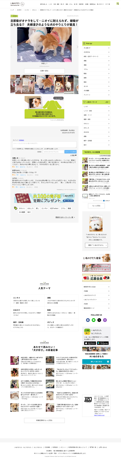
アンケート (87, 95)
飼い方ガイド (100, 4)
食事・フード (88, 115)
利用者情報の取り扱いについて (77, 447)
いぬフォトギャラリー (90, 299)
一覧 (106, 102)
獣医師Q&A (92, 4)
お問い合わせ (103, 447)
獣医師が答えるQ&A (90, 287)
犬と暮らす (87, 48)
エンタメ (27, 10)
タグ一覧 (107, 4)
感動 (85, 136)
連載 (85, 61)
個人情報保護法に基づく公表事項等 (64, 450)
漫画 (85, 65)
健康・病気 (87, 119)
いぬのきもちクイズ (90, 295)
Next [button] (77, 46)
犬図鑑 (86, 4)
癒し (37, 208)
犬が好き (19, 10)
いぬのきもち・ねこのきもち (22, 447)
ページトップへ (60, 440)
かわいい (34, 10)
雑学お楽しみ (43, 4)
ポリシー (63, 447)
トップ (12, 10)
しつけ (50, 4)
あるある (86, 132)
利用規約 (55, 447)
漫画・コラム (69, 4)
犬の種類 (22, 212)
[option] (44, 47)
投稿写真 (81, 4)
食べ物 (75, 4)
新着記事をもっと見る (44, 420)
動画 (69, 208)
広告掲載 (47, 447)
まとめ (86, 86)
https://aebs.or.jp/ (99, 415)
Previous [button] (11, 46)
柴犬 (29, 212)
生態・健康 (56, 4)
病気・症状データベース (91, 56)
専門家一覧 (93, 447)
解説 (85, 82)
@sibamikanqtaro (44, 66)
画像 (85, 78)
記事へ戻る (44, 71)
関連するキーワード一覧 (64, 217)
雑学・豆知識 (88, 140)
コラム (63, 208)
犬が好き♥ (87, 52)
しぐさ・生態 (88, 111)
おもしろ (31, 208)
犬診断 (86, 304)
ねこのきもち (38, 447)
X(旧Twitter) (54, 208)
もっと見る (96, 205)
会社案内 (49, 450)
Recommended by (98, 200)
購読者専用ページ (89, 308)
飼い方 (62, 4)
